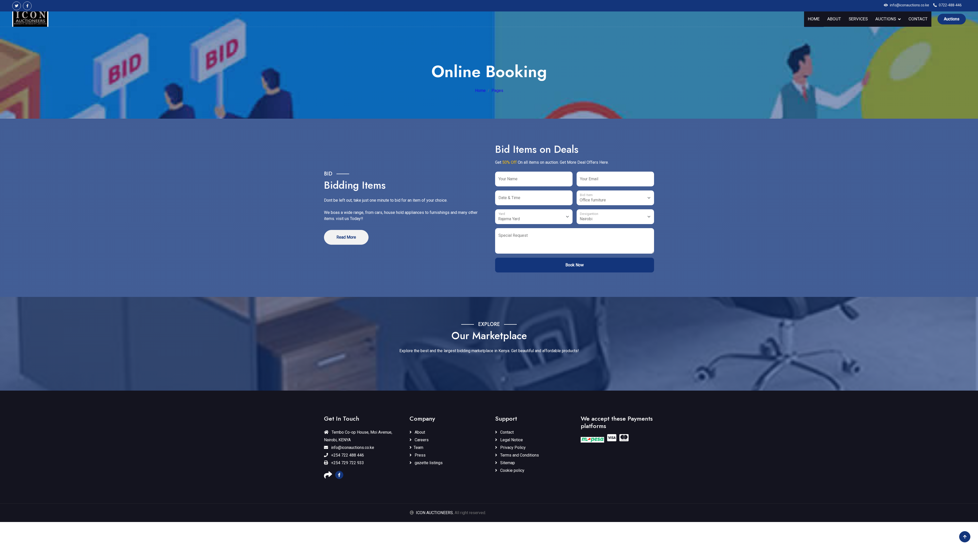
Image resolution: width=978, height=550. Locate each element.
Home (814, 18)
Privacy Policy (512, 447)
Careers (421, 439)
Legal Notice (511, 439)
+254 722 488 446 (347, 455)
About (834, 18)
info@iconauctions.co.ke (352, 447)
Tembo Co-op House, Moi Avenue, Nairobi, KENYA (358, 436)
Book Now (574, 265)
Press (420, 455)
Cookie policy (511, 470)
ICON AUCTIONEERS (434, 512)
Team (418, 447)
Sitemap (507, 462)
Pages (497, 90)
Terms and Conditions (519, 455)
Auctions (885, 18)
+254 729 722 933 (347, 462)
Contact (918, 18)
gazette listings (428, 462)
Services (858, 18)
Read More (346, 237)
